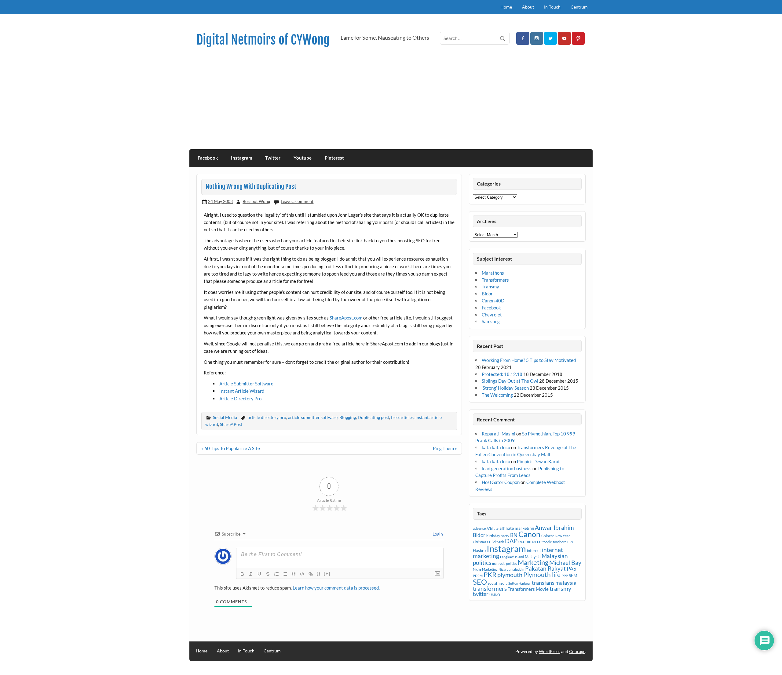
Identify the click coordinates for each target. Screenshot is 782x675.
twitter (480, 594)
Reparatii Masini (498, 433)
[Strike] (268, 574)
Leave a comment (297, 201)
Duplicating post (373, 417)
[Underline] (259, 574)
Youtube (303, 158)
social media (497, 583)
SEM (573, 575)
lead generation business (507, 468)
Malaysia (533, 556)
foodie (547, 542)
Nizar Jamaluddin (511, 569)
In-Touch (552, 6)
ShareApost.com (346, 317)
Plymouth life (542, 574)
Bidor (487, 293)
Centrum (579, 6)
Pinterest (334, 158)
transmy (560, 588)
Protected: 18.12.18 (502, 374)
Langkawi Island (512, 557)
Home (506, 6)
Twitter (272, 158)
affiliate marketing (516, 528)
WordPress (549, 651)
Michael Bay (565, 562)
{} (318, 573)
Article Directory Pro (240, 398)
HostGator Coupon (501, 482)
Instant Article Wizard (241, 391)
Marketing (533, 562)
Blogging (347, 417)
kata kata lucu (496, 447)
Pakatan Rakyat (545, 568)
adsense (479, 528)
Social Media (225, 417)
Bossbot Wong (256, 201)
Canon (529, 534)
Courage (577, 651)
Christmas (480, 542)
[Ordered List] (276, 574)
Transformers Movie (528, 589)
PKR (490, 575)
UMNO (494, 595)
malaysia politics (504, 563)
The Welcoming (497, 395)
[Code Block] (302, 574)
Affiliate (493, 528)
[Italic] (251, 574)
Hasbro (479, 550)
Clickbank (496, 542)
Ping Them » (445, 448)
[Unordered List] (285, 574)
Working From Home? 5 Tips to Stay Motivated (529, 360)
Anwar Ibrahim (554, 527)
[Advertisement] (391, 103)
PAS (571, 568)
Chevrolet (492, 314)
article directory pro (267, 417)
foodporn (559, 542)
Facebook (208, 158)
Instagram (241, 158)
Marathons (493, 273)
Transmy (490, 286)
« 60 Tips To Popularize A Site (230, 448)
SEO (480, 581)
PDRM (478, 576)
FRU (571, 542)
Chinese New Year (555, 535)
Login (437, 533)
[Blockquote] (293, 574)
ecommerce (530, 541)
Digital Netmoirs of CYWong (263, 40)
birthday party (497, 535)
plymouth (509, 574)
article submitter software (313, 417)
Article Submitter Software (246, 383)
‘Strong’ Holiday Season (505, 388)
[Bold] (242, 574)
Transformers (495, 280)
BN (513, 535)
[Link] (310, 574)
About (528, 6)
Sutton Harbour (519, 583)
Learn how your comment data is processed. (336, 587)
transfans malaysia (554, 582)
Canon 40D (493, 300)
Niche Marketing (485, 569)
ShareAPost (231, 424)
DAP (511, 540)
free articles (402, 417)
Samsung (491, 321)
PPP (564, 575)
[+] (327, 573)
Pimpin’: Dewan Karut (538, 461)
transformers (490, 588)
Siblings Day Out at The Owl (510, 381)
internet (534, 550)
